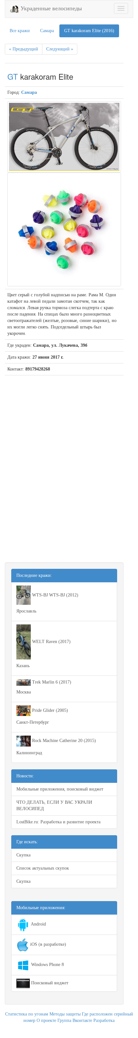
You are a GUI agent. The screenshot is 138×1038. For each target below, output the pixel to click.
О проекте (46, 1020)
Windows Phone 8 (47, 964)
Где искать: (27, 841)
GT (12, 76)
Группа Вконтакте (74, 1020)
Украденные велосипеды (50, 8)
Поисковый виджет (49, 982)
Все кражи (20, 30)
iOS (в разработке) (47, 944)
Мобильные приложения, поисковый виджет (59, 789)
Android (38, 924)
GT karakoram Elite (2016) (89, 30)
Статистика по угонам (26, 1014)
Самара (47, 30)
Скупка (23, 855)
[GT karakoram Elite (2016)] (64, 136)
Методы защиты (65, 1014)
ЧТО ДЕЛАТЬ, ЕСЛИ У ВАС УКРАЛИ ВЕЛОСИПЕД (54, 805)
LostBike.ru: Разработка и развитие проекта (58, 821)
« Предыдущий (23, 49)
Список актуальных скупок (42, 868)
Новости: (25, 776)
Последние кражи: (34, 575)
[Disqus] (64, 464)
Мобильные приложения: (40, 907)
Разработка (104, 1020)
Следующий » (59, 49)
